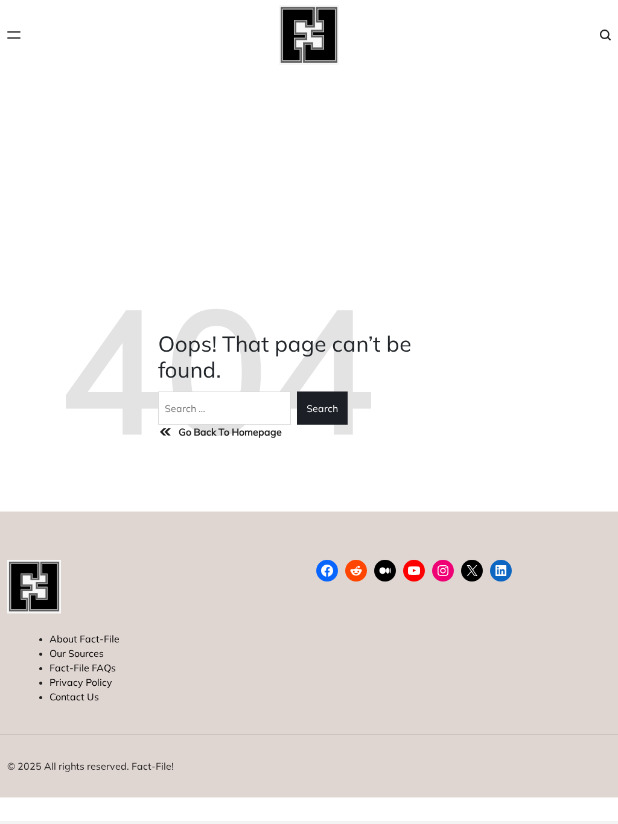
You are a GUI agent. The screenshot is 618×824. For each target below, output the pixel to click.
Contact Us (74, 697)
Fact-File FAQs (82, 668)
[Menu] (14, 35)
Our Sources (76, 653)
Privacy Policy (80, 682)
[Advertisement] (309, 160)
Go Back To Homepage (230, 432)
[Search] (605, 35)
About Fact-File (84, 639)
